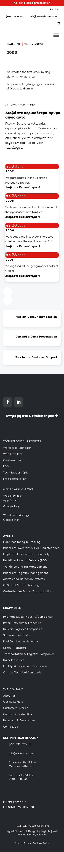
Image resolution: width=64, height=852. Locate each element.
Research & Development (20, 720)
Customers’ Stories (15, 708)
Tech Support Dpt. (15, 472)
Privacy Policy (22, 843)
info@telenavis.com (22, 753)
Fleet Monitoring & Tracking (22, 542)
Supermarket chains (17, 635)
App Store (10, 500)
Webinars (52, 16)
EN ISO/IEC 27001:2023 (18, 807)
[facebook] (60, 16)
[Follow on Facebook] (7, 402)
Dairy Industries (13, 660)
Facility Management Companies (25, 666)
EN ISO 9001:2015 (14, 802)
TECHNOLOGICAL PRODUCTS (22, 441)
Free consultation (14, 478)
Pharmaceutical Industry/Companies (28, 616)
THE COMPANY (13, 689)
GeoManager (12, 460)
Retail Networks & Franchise (22, 623)
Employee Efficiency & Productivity (26, 554)
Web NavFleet (12, 454)
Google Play (11, 506)
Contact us (10, 726)
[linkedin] (57, 23)
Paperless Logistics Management (25, 573)
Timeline (13, 44)
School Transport (14, 647)
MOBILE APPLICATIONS (18, 489)
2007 (9, 171)
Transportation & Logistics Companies (28, 654)
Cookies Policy (41, 843)
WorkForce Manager (17, 447)
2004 (9, 230)
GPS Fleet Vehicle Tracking (21, 585)
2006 (9, 201)
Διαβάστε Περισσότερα (21, 187)
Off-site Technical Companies (23, 672)
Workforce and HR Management (25, 566)
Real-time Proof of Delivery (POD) (25, 560)
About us (9, 695)
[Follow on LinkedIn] (18, 402)
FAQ (57, 9)
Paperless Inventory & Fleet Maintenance (31, 548)
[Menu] (56, 35)
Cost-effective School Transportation (27, 591)
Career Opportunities (17, 714)
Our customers (13, 701)
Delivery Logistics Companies (22, 629)
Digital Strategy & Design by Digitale (28, 831)
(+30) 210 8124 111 (20, 744)
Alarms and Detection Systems (24, 579)
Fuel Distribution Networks (20, 641)
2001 (9, 260)
